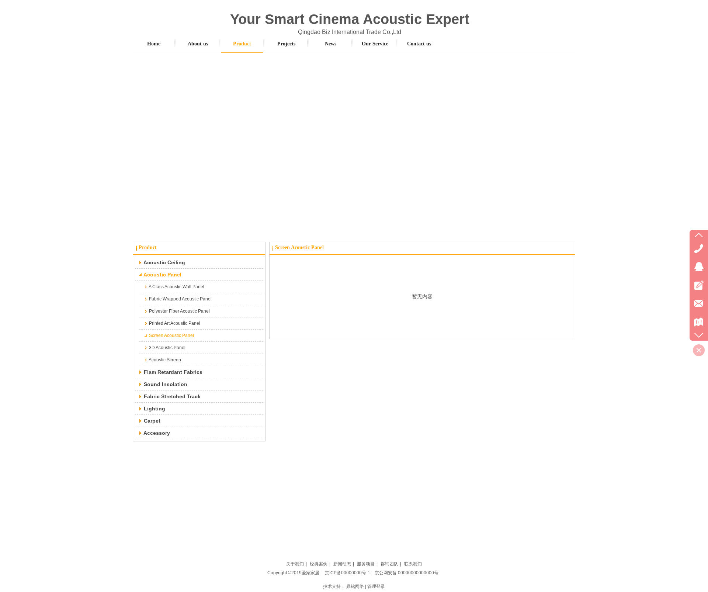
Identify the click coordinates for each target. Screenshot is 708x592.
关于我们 (295, 564)
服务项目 (366, 564)
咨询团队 (389, 564)
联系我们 (413, 564)
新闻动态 (342, 564)
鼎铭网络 (355, 586)
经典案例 (318, 564)
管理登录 (376, 586)
